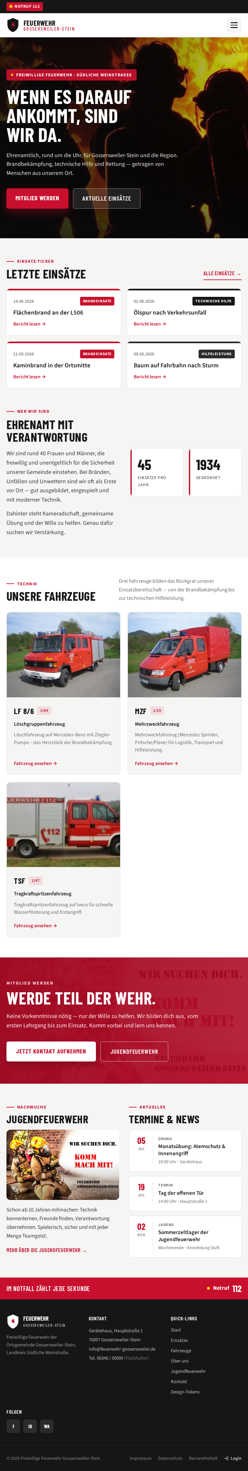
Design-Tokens (185, 1392)
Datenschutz (170, 1458)
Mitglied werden (37, 198)
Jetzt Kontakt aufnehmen (51, 1051)
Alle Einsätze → (222, 273)
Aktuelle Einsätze (106, 198)
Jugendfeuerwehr (134, 1051)
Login (236, 1458)
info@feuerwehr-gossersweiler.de (122, 1349)
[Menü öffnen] (234, 25)
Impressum (141, 1458)
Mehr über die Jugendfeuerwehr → (47, 1250)
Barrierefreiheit (203, 1458)
